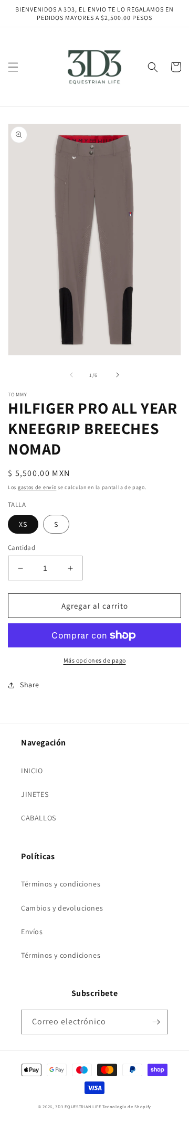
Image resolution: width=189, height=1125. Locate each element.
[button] (13, 67)
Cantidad (21, 547)
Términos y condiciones (60, 884)
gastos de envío (37, 487)
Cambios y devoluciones (62, 908)
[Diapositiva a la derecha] (117, 374)
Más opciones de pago (95, 660)
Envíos (32, 931)
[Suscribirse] (155, 1022)
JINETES (34, 794)
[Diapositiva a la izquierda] (71, 374)
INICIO (32, 770)
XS (23, 524)
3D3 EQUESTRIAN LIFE (78, 1106)
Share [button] (29, 684)
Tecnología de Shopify (126, 1106)
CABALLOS (38, 818)
